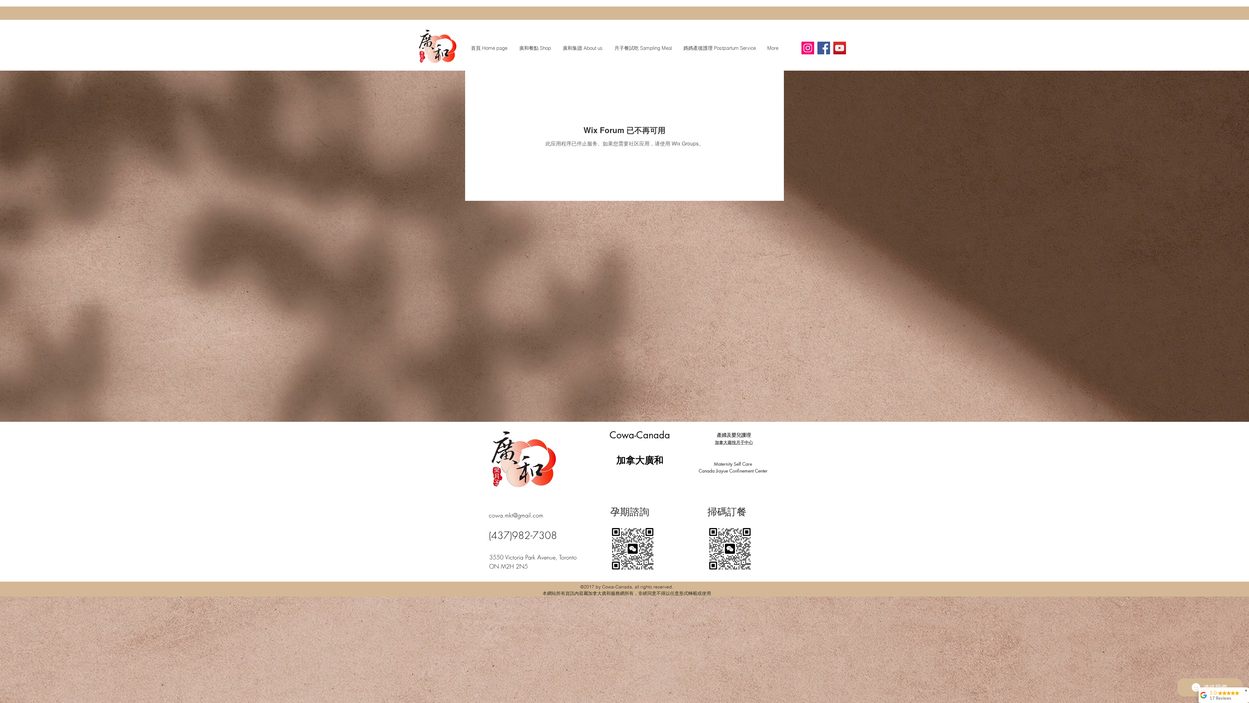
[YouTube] (839, 48)
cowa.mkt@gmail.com (516, 515)
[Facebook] (823, 48)
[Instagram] (807, 48)
